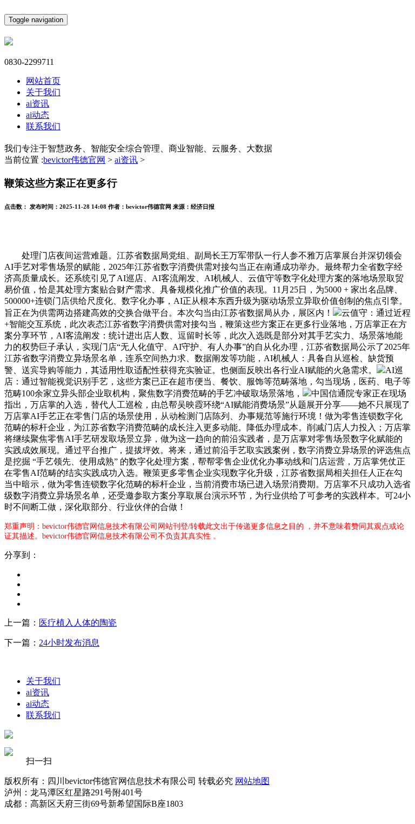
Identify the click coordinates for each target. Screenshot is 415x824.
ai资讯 (37, 103)
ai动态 (37, 114)
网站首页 (43, 80)
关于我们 (43, 92)
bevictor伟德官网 (74, 159)
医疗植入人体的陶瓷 (78, 622)
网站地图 (252, 781)
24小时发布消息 (69, 642)
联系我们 (43, 126)
